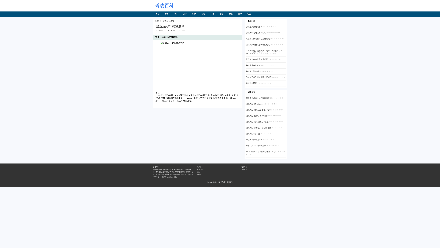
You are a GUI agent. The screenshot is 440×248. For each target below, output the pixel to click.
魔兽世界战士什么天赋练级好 (258, 98)
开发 (185, 14)
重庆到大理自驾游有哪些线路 (258, 45)
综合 (249, 14)
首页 (157, 14)
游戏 (231, 14)
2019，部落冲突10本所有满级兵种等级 (261, 152)
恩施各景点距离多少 (254, 27)
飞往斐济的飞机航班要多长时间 (259, 77)
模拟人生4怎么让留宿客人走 (257, 110)
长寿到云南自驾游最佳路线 (257, 59)
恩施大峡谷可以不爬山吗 (256, 33)
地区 (176, 14)
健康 (221, 14)
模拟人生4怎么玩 (253, 134)
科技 (240, 14)
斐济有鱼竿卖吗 (252, 71)
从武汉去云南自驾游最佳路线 (258, 39)
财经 (203, 14)
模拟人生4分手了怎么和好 (256, 116)
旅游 (166, 14)
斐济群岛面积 (251, 83)
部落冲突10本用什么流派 (256, 146)
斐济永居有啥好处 (253, 65)
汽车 (212, 14)
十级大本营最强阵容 (254, 140)
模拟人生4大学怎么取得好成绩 (258, 128)
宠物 (194, 14)
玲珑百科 (223, 182)
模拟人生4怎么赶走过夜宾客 (257, 122)
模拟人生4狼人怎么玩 (254, 104)
